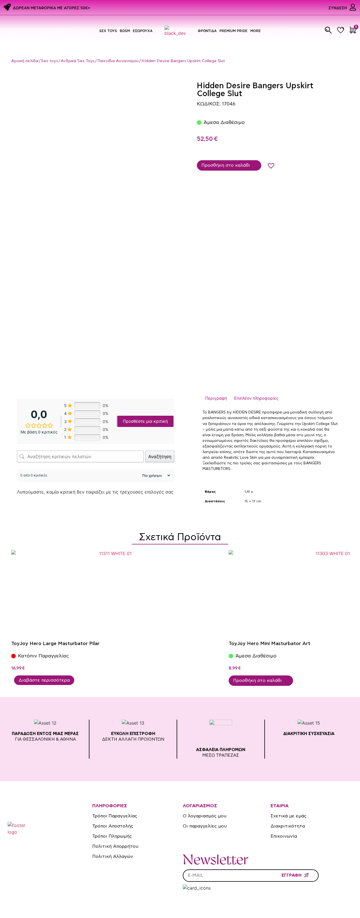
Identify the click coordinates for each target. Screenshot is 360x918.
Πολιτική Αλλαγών (112, 856)
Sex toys (49, 61)
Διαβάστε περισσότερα (44, 680)
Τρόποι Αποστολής (112, 826)
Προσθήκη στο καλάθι (225, 165)
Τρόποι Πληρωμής (112, 836)
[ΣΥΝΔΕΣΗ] (352, 7)
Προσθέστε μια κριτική (145, 421)
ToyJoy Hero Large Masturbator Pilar (55, 643)
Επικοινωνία (284, 836)
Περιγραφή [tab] (216, 398)
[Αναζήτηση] (328, 30)
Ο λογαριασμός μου (204, 816)
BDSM (125, 31)
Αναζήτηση (159, 456)
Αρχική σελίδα (24, 61)
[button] (269, 163)
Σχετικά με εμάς (289, 816)
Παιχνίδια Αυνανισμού (118, 61)
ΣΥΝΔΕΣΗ (337, 8)
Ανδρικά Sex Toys (77, 61)
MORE (255, 31)
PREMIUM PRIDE (233, 31)
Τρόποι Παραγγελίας (114, 816)
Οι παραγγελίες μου (205, 826)
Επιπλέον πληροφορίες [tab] (256, 398)
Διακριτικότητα (288, 826)
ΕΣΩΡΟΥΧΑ (142, 31)
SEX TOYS (108, 31)
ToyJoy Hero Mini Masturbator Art (269, 643)
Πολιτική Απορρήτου (115, 846)
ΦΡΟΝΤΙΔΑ (207, 31)
